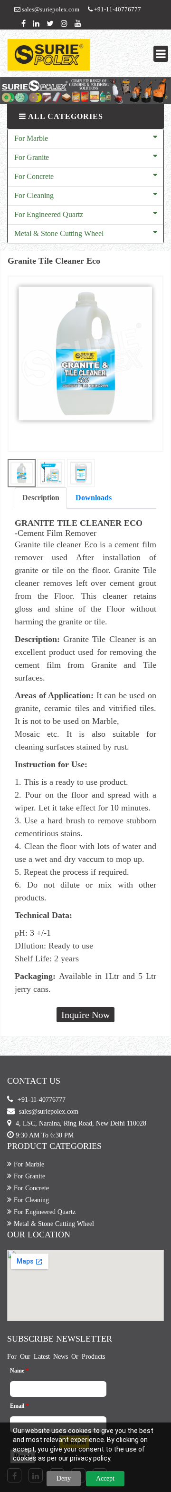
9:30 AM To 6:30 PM (45, 1135)
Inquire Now (85, 1014)
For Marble (31, 138)
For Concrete (34, 176)
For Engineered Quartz (48, 214)
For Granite (31, 157)
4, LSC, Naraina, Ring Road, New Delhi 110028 (81, 1123)
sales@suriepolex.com (49, 9)
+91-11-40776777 (117, 9)
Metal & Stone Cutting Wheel (59, 233)
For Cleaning (34, 195)
